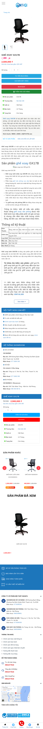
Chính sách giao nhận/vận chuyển (14, 648)
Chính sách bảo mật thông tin (12, 639)
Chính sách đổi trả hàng (10, 645)
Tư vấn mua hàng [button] (21, 76)
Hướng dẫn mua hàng (10, 654)
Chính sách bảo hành (11, 321)
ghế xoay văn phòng (22, 212)
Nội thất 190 (20, 101)
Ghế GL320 (19, 294)
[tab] (9, 138)
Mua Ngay (21, 87)
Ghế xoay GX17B (9, 118)
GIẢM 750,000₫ (10, 487)
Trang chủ (7, 12)
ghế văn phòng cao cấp (21, 181)
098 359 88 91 (15, 389)
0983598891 (18, 613)
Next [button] (38, 468)
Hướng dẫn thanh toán (10, 651)
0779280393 (18, 604)
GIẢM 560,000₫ (29, 487)
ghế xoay (22, 163)
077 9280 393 (15, 361)
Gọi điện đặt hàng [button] (21, 81)
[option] (13, 473)
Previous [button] (4, 468)
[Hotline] (21, 725)
